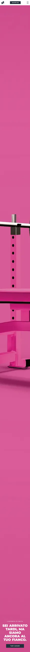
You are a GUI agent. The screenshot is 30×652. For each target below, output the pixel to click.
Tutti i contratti (15, 646)
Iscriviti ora (15, 2)
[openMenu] (28, 3)
